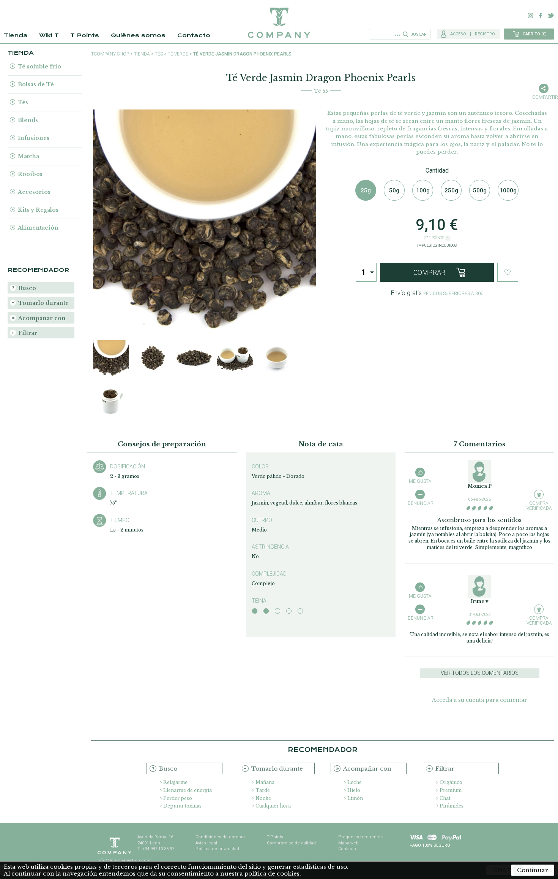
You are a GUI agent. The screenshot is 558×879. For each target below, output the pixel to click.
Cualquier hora (273, 806)
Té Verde (178, 54)
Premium (451, 790)
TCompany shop (110, 54)
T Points (84, 35)
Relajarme (175, 782)
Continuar (532, 870)
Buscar (418, 34)
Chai (445, 798)
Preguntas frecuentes (360, 837)
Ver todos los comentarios (480, 673)
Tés (159, 54)
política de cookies (271, 873)
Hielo (353, 790)
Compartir (543, 97)
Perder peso (177, 798)
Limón (355, 798)
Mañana (264, 782)
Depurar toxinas (182, 806)
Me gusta (420, 481)
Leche (354, 782)
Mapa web (348, 843)
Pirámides (451, 806)
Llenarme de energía (187, 790)
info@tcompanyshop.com (124, 860)
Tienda (16, 35)
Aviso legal (206, 843)
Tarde (262, 790)
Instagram (530, 15)
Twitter (550, 15)
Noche (263, 798)
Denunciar (420, 503)
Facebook (540, 15)
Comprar (429, 272)
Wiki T (49, 35)
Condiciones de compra (220, 837)
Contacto (193, 35)
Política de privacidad (217, 848)
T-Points (275, 837)
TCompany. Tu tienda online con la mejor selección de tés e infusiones (279, 23)
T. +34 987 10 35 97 (155, 848)
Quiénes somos (138, 35)
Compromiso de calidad (291, 843)
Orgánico (451, 782)
